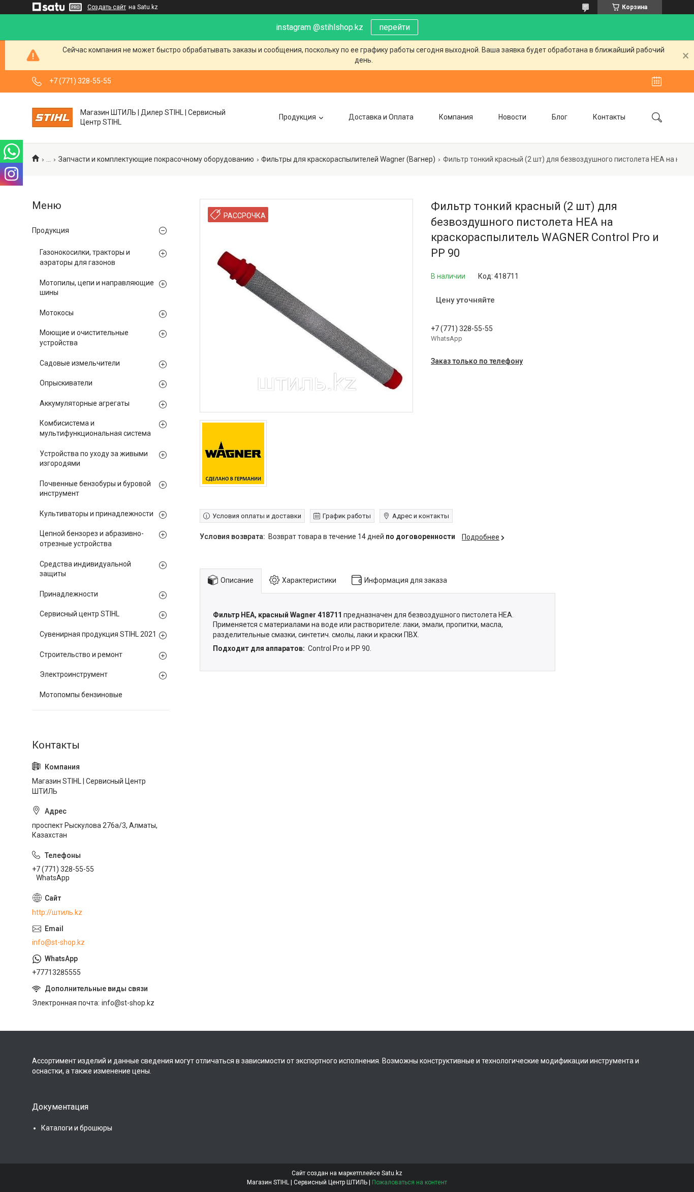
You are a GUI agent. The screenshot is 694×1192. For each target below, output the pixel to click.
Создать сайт (106, 7)
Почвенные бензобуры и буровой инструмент (95, 489)
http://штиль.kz (57, 912)
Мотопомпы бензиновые (81, 695)
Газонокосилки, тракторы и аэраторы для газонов (85, 257)
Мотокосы (57, 313)
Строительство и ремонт (81, 654)
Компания (456, 117)
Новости (512, 117)
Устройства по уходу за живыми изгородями (94, 459)
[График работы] (656, 81)
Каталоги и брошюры (76, 1128)
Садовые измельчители (80, 363)
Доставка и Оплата (381, 117)
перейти (394, 27)
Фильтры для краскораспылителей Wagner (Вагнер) (348, 159)
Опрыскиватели (66, 383)
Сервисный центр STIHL (79, 614)
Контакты (609, 117)
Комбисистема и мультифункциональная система (95, 428)
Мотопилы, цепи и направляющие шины (97, 288)
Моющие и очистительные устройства (84, 338)
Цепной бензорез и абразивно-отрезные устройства (92, 538)
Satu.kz (392, 1173)
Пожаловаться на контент (409, 1182)
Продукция (297, 117)
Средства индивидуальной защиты (85, 569)
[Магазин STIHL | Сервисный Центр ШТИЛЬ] (52, 117)
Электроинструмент (74, 674)
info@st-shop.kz (58, 942)
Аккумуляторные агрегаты (85, 403)
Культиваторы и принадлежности (96, 514)
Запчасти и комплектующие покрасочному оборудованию (156, 159)
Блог (559, 117)
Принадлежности (69, 594)
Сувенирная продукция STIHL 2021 (98, 634)
